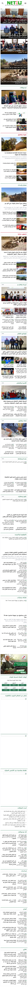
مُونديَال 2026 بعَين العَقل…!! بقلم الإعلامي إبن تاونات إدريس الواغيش (9, 843)
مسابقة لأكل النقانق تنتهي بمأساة (9, 647)
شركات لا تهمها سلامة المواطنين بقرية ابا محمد (10, 177)
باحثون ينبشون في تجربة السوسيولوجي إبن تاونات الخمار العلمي (20, 529)
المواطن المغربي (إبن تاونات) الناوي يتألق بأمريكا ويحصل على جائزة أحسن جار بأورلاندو (14, 353)
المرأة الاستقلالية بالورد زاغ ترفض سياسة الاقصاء (10, 120)
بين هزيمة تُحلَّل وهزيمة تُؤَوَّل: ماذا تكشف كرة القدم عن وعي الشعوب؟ (9, 836)
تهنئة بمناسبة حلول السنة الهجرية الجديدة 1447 (10, 941)
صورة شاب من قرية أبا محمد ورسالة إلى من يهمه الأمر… (9, 170)
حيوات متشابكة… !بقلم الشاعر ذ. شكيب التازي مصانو (9, 875)
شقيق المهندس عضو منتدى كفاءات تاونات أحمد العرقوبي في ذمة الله (9, 982)
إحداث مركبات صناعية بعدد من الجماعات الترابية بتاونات (9, 126)
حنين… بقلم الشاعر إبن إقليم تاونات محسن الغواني (9, 888)
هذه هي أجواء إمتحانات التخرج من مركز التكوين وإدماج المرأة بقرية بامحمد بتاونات (7, 329)
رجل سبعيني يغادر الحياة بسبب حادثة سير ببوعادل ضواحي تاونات (9, 226)
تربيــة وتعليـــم (21, 284)
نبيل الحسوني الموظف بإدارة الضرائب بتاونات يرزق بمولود (9, 913)
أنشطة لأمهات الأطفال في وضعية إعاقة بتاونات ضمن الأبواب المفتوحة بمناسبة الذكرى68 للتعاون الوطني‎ (15, 403)
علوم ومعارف (22, 496)
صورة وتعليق (22, 134)
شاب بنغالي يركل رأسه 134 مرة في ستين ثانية (9, 634)
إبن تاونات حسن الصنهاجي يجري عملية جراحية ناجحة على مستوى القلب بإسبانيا (9, 935)
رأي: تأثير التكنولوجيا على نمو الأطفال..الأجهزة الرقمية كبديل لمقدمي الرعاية (9, 862)
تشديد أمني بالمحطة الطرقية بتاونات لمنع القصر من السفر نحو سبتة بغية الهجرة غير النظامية (9, 214)
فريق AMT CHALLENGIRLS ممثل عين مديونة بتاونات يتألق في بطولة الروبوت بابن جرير (9, 564)
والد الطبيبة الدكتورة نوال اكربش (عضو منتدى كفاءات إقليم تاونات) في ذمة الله (10, 954)
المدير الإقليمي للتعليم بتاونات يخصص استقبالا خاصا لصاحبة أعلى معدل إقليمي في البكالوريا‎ (15, 554)
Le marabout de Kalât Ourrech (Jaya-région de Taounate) (16, 154)
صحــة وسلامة (22, 459)
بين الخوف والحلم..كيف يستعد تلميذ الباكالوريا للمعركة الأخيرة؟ (8, 855)
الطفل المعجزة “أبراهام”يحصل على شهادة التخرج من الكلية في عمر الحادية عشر (9, 627)
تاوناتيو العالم (22, 333)
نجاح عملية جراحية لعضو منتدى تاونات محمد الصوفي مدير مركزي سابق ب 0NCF (9, 929)
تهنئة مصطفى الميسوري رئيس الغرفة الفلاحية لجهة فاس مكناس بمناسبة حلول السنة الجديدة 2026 (9, 921)
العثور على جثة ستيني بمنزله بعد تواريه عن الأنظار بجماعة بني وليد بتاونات (8, 220)
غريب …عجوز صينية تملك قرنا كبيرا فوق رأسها (9, 640)
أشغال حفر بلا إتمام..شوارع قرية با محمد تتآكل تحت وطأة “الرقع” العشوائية (15, 253)
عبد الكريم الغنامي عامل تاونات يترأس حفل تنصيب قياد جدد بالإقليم (14, 820)
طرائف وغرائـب (21, 597)
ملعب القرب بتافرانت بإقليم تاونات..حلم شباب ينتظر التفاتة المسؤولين (9, 264)
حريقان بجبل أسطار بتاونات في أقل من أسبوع (16, 204)
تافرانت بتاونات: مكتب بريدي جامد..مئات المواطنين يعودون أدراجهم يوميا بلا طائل (9, 270)
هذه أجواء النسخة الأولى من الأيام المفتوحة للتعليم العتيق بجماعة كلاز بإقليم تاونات (14, 517)
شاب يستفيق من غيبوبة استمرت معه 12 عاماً (15, 616)
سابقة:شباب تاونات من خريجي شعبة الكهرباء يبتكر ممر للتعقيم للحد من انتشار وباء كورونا (9, 582)
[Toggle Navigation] (25, 3)
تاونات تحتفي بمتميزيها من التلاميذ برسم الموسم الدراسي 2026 (15, 304)
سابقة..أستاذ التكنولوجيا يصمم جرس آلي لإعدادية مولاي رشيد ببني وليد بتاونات (9, 589)
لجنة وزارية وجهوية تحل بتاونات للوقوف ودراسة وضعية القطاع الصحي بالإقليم (20, 492)
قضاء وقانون (22, 420)
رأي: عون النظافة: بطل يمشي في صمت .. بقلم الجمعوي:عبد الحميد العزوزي (9, 849)
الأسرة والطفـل (21, 383)
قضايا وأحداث (22, 185)
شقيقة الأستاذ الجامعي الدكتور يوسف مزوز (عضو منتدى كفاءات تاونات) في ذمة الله (9, 968)
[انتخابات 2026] (14, 664)
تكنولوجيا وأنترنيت (20, 534)
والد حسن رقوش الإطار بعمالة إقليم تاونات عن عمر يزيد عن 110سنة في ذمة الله (9, 961)
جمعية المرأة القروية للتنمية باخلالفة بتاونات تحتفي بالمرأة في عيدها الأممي (7, 416)
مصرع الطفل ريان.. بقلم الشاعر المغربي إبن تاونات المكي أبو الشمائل (9, 882)
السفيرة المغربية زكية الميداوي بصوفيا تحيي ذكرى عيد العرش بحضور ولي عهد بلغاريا (7, 378)
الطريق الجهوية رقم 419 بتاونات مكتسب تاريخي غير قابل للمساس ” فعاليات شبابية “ (9, 114)
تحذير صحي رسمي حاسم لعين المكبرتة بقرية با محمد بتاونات (16, 478)
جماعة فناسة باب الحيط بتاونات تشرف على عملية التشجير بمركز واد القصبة (9, 277)
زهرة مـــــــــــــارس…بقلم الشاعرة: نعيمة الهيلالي (9, 901)
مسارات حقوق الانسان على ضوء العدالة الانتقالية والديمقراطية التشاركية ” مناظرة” (14, 107)
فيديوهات (23, 87)
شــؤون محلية (22, 234)
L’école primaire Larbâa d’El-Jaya (9, 164)
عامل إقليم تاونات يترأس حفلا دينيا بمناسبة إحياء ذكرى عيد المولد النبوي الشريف (14, 812)
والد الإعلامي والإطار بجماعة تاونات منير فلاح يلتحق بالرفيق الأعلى (9, 975)
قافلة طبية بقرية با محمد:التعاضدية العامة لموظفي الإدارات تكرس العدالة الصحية (7, 492)
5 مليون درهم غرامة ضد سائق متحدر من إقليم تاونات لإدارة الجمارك (15, 440)
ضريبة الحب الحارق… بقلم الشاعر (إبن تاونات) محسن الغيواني (9, 894)
